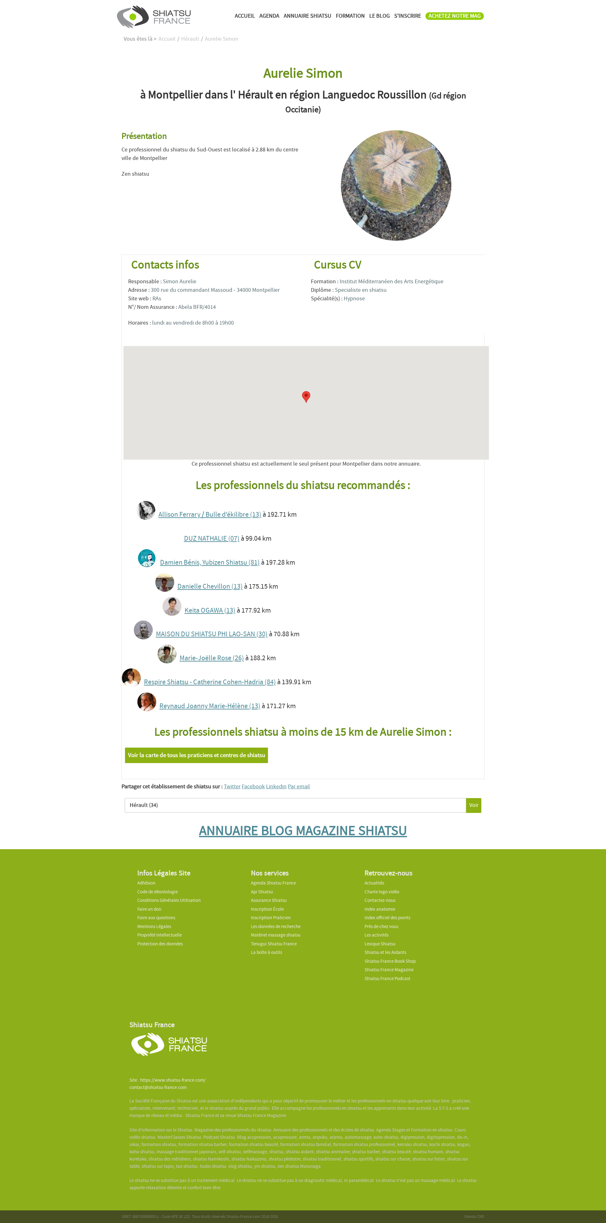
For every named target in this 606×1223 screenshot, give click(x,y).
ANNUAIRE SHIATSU (307, 16)
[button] (306, 397)
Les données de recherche (276, 926)
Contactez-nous (380, 900)
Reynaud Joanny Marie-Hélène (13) (209, 706)
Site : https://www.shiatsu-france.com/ (167, 1080)
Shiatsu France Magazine (389, 970)
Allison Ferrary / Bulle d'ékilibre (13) (209, 514)
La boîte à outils (266, 952)
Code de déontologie (157, 892)
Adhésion (146, 883)
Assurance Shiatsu (269, 900)
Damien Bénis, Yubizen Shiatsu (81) (210, 562)
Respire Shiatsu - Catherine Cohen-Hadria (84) (210, 682)
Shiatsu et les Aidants (385, 952)
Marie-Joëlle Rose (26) (212, 658)
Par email (299, 786)
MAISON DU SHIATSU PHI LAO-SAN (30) (212, 634)
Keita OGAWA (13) (210, 610)
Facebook (253, 786)
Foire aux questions (156, 917)
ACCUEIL (245, 16)
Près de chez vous (381, 926)
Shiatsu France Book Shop (390, 961)
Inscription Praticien (271, 917)
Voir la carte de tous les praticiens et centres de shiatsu (196, 755)
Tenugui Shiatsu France (274, 944)
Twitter (232, 786)
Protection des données (160, 944)
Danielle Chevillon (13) (210, 586)
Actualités (374, 883)
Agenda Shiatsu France (273, 883)
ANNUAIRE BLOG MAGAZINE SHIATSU (303, 830)
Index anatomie (380, 909)
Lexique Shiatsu (380, 944)
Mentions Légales (154, 926)
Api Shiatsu (262, 892)
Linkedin (276, 786)
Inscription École (267, 909)
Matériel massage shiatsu (275, 935)
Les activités (377, 935)
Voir (473, 805)
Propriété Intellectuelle (159, 935)
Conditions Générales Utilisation (169, 900)
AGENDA (269, 16)
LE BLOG (379, 16)
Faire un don (149, 909)
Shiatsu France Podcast (387, 978)
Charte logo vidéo (382, 892)
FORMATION (350, 16)
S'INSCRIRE (407, 16)
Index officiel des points (387, 917)
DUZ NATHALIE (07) (212, 538)
